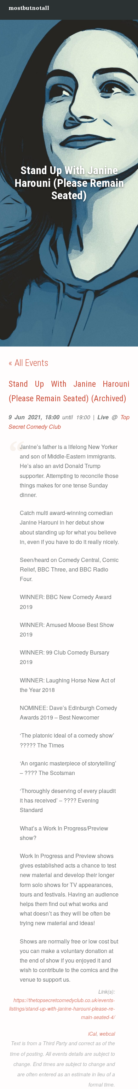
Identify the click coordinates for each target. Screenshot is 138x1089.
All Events (31, 362)
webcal (107, 1033)
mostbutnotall (28, 7)
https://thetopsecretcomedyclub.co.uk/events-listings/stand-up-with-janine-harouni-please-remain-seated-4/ (62, 1008)
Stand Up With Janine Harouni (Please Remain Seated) (69, 183)
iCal (92, 1033)
